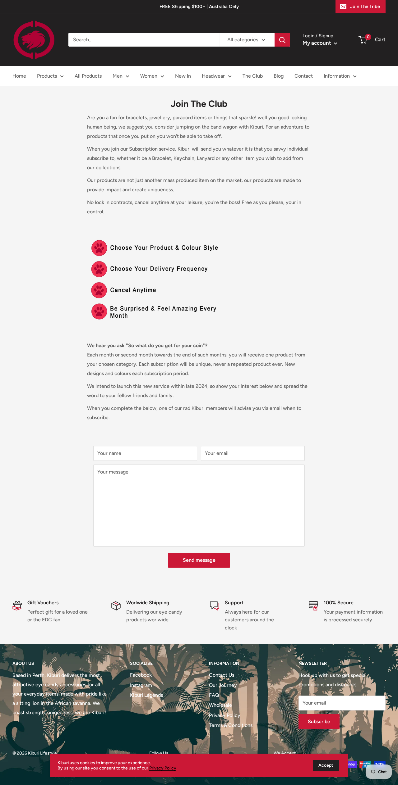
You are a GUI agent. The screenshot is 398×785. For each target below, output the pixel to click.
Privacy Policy (224, 715)
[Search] (282, 40)
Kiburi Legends (146, 695)
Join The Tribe (365, 6)
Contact (303, 76)
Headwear (213, 76)
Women (148, 76)
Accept (325, 765)
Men (118, 76)
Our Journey (223, 685)
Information (337, 76)
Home (19, 76)
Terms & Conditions (230, 725)
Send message (199, 560)
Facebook (141, 675)
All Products (88, 76)
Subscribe (319, 721)
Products (47, 76)
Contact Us (221, 675)
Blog (279, 76)
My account (317, 43)
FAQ (214, 695)
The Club (253, 76)
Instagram (141, 685)
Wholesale (220, 705)
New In (183, 76)
